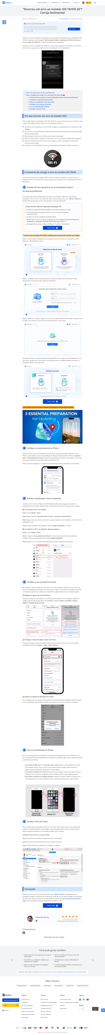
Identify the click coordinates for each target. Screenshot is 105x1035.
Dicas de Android (46, 1014)
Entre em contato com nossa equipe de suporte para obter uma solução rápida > (63, 972)
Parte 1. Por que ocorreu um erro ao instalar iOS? (40, 93)
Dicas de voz (47, 985)
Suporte (76, 2)
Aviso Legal (25, 1017)
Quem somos (25, 999)
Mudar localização (35, 985)
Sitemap (62, 1005)
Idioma (6, 1010)
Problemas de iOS (32, 19)
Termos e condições (27, 1005)
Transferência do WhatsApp (49, 1002)
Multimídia (66, 2)
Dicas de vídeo (58, 985)
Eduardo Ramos (65, 19)
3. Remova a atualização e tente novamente (41, 102)
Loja (89, 3)
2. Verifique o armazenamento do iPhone (41, 100)
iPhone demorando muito (56, 221)
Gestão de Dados (42, 2)
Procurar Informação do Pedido (69, 1002)
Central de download (10, 1000)
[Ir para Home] (7, 2)
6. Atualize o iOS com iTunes (37, 109)
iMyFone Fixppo (73, 199)
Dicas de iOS (70, 985)
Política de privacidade (28, 1014)
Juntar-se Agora (95, 1008)
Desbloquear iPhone (82, 985)
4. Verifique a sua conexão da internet (40, 104)
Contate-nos (25, 1002)
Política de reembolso (28, 1011)
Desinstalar (63, 1008)
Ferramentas (55, 2)
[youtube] (88, 1000)
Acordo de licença (27, 1008)
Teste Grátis (72, 29)
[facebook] (80, 1000)
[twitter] (84, 1000)
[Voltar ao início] (102, 1020)
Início (25, 19)
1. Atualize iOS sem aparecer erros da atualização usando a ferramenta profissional (53, 97)
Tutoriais (43, 995)
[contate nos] (103, 1010)
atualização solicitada (42, 221)
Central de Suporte (65, 999)
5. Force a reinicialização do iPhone (39, 107)
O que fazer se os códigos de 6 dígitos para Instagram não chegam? (36, 960)
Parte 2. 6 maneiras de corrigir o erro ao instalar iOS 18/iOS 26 (44, 95)
